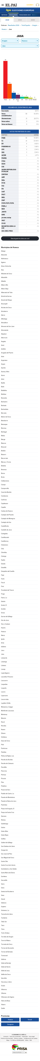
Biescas (3, 443)
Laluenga (4, 662)
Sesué (3, 899)
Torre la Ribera (5, 940)
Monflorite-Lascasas (7, 711)
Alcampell (4, 304)
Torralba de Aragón (7, 937)
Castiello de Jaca (6, 530)
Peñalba (3, 752)
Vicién (3, 986)
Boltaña (3, 466)
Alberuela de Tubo (6, 292)
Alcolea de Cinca (6, 307)
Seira (2, 884)
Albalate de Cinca (6, 273)
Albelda (3, 281)
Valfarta (3, 959)
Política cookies (18, 1038)
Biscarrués (4, 458)
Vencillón (4, 978)
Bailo (2, 387)
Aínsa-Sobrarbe (6, 266)
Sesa (2, 895)
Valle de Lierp (5, 970)
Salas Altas (4, 831)
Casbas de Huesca (7, 511)
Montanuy (4, 714)
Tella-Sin (4, 921)
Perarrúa (4, 771)
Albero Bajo (4, 289)
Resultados (13, 15)
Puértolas (4, 805)
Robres (3, 820)
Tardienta (4, 918)
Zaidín (3, 1008)
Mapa (7, 1040)
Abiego (3, 251)
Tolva (2, 929)
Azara (3, 375)
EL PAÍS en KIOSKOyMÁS (17, 1040)
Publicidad (25, 1036)
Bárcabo (3, 413)
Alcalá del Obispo (6, 300)
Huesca (3, 631)
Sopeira (3, 906)
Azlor (2, 379)
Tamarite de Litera (7, 914)
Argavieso (4, 360)
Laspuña (3, 688)
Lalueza (3, 665)
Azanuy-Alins (5, 371)
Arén (2, 356)
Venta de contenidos (15, 1036)
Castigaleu (4, 533)
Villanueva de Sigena (7, 997)
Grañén (3, 609)
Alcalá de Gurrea (6, 296)
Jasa (2, 654)
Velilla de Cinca (6, 974)
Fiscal (3, 582)
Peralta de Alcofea (7, 759)
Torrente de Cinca (6, 944)
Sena (2, 888)
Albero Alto (4, 285)
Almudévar (4, 322)
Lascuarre (4, 680)
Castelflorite (5, 526)
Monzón (3, 718)
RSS (31, 1040)
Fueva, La (4, 597)
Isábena (3, 646)
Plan (2, 782)
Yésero (3, 1004)
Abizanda (4, 255)
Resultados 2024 (25, 15)
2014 (20, 20)
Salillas (3, 839)
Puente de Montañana (8, 797)
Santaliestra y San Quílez (9, 869)
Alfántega (4, 319)
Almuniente (4, 330)
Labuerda (4, 658)
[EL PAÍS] (11, 5)
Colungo (3, 556)
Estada (3, 564)
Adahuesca (4, 258)
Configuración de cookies (30, 1038)
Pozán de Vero (5, 790)
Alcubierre (4, 311)
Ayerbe (3, 368)
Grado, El (4, 605)
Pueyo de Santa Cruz (7, 812)
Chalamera (4, 545)
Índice (26, 1040)
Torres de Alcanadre (7, 948)
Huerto (3, 628)
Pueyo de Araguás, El (7, 808)
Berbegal (4, 432)
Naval (3, 722)
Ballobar (3, 394)
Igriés (3, 639)
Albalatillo (4, 277)
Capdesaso (4, 503)
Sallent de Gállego (6, 842)
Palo (2, 744)
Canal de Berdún (6, 492)
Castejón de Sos (6, 522)
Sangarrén (4, 850)
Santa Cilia (4, 861)
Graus (3, 613)
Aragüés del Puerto (7, 353)
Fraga (3, 594)
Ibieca (3, 635)
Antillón (3, 349)
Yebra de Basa (5, 1001)
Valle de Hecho (5, 967)
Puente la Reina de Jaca (8, 801)
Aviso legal (32, 1036)
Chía (2, 549)
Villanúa (3, 993)
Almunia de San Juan (7, 326)
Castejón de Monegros (8, 518)
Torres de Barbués (7, 952)
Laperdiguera (5, 673)
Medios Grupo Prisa (19, 1052)
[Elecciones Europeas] (20, 10)
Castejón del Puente (7, 515)
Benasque (4, 424)
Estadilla (3, 567)
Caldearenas (5, 481)
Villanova (4, 989)
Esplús (3, 560)
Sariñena (4, 876)
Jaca (2, 650)
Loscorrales (5, 699)
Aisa (2, 270)
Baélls (3, 383)
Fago (2, 575)
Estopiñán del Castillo (7, 571)
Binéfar (3, 451)
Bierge (3, 439)
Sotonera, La (5, 910)
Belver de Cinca (6, 417)
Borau (3, 473)
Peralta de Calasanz (7, 763)
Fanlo (2, 579)
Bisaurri (3, 454)
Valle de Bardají (6, 963)
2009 (33, 20)
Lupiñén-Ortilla (5, 703)
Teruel (30, 1019)
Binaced (3, 447)
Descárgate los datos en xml (20, 238)
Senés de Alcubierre (7, 891)
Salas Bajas (4, 835)
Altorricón (4, 338)
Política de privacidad (7, 1038)
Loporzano (4, 695)
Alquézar (4, 334)
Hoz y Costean (5, 624)
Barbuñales (4, 409)
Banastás (4, 398)
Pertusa (3, 775)
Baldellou (4, 390)
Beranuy (3, 428)
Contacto (5, 1036)
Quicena (3, 816)
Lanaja (3, 669)
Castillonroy (4, 541)
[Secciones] (2, 5)
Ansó (2, 345)
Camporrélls (5, 488)
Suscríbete (30, 5)
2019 (7, 20)
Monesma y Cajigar (7, 707)
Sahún (3, 827)
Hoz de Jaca (5, 620)
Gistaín (3, 601)
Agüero (3, 262)
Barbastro (4, 402)
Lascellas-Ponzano (7, 677)
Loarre (3, 692)
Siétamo (3, 903)
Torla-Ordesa (5, 933)
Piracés (3, 778)
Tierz (2, 925)
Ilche (2, 643)
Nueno (3, 729)
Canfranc (4, 500)
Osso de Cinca (5, 741)
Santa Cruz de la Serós (8, 865)
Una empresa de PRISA (19, 1047)
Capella (3, 507)
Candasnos (4, 496)
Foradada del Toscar (7, 590)
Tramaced (4, 955)
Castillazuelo (5, 537)
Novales (3, 726)
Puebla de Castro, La (7, 793)
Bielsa (3, 435)
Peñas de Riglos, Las (7, 756)
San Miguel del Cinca (7, 857)
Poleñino (4, 786)
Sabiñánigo (4, 824)
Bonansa (4, 469)
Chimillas (4, 552)
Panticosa (4, 748)
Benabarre (4, 420)
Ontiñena (4, 737)
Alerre (3, 315)
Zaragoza (10, 1024)
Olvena (3, 733)
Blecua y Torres (6, 462)
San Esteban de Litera (8, 846)
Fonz (2, 586)
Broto (3, 477)
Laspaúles (4, 684)
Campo (3, 484)
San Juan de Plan (6, 854)
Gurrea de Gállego (6, 616)
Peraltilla (4, 767)
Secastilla (4, 880)
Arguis (3, 364)
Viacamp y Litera (6, 982)
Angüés (3, 341)
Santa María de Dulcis (8, 873)
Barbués (3, 405)
